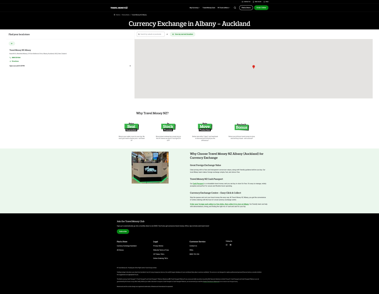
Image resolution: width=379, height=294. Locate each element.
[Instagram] (226, 245)
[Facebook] (230, 245)
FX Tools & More (223, 7)
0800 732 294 (258, 1)
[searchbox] (151, 34)
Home (118, 15)
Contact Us (247, 1)
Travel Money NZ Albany (20, 50)
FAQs (267, 1)
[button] (246, 7)
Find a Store (125, 15)
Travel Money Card (209, 7)
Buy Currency (194, 7)
